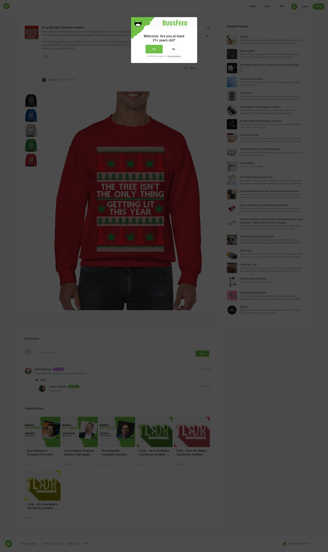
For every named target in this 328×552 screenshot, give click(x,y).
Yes (154, 49)
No (173, 49)
